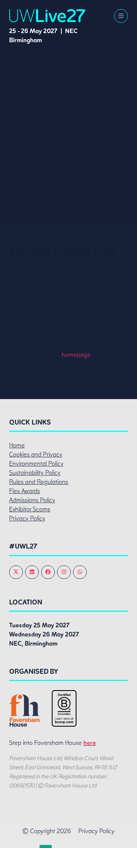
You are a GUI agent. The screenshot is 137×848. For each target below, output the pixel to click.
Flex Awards (24, 491)
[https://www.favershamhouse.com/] (24, 725)
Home (17, 445)
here (89, 743)
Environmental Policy (36, 464)
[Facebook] (48, 572)
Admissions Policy (32, 500)
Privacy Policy (27, 518)
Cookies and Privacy (35, 454)
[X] (16, 572)
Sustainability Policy (35, 473)
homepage (76, 355)
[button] (121, 16)
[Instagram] (64, 572)
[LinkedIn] (32, 572)
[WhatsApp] (80, 572)
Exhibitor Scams (29, 509)
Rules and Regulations (38, 482)
